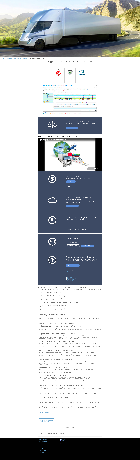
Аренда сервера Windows (43, 448)
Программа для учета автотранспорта (46, 419)
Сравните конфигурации (72, 128)
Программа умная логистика (44, 412)
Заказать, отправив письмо (72, 245)
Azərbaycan (63, 439)
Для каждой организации (71, 280)
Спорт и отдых (69, 277)
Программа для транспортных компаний (46, 418)
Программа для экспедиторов (44, 421)
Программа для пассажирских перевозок (46, 413)
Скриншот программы (43, 439)
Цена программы (70, 181)
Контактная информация (87, 245)
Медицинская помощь (71, 275)
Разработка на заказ (42, 454)
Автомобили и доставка (71, 278)
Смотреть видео (42, 443)
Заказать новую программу (72, 265)
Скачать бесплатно (42, 450)
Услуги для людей (70, 279)
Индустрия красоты (70, 276)
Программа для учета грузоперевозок (46, 420)
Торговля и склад (70, 271)
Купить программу (42, 452)
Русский (62, 440)
